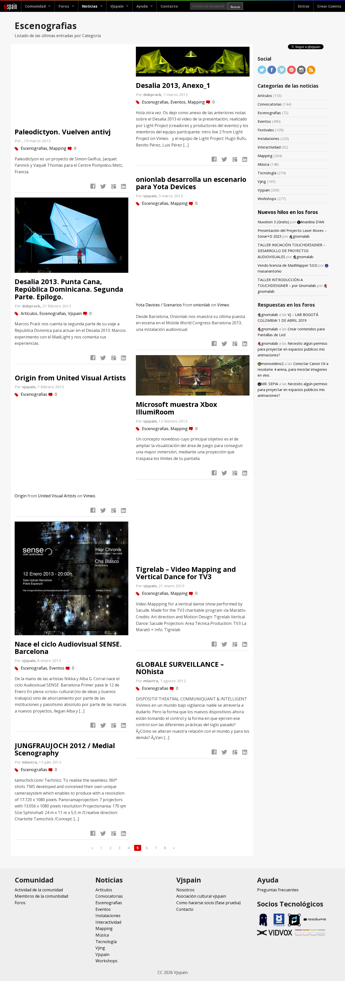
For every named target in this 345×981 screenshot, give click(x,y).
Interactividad (269, 147)
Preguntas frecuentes (278, 890)
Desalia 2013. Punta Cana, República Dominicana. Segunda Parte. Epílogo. (69, 289)
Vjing (262, 181)
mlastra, (151, 680)
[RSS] (311, 69)
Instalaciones (268, 138)
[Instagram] (301, 69)
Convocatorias (270, 104)
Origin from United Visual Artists (70, 377)
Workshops (267, 198)
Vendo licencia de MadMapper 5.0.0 (287, 265)
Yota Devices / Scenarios (159, 305)
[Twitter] (262, 69)
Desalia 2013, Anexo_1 (173, 85)
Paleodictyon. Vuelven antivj (63, 131)
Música (263, 164)
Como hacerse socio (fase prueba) (208, 902)
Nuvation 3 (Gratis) (273, 221)
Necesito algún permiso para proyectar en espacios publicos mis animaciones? (292, 349)
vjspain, (151, 195)
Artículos (29, 313)
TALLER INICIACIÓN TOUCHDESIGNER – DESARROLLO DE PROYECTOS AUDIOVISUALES (291, 250)
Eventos (178, 102)
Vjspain (75, 313)
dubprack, (153, 94)
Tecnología (267, 172)
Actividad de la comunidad (39, 890)
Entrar (303, 6)
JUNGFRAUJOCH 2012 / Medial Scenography (65, 749)
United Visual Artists (57, 496)
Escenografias (34, 148)
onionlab (201, 305)
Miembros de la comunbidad (41, 896)
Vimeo (223, 305)
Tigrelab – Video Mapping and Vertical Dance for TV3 (186, 573)
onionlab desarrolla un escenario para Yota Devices (191, 183)
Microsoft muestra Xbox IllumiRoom (176, 408)
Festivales (266, 130)
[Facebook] (271, 69)
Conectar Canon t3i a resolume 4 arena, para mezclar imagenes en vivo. (293, 369)
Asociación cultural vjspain (201, 896)
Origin (21, 496)
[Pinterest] (291, 69)
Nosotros (185, 890)
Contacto (169, 6)
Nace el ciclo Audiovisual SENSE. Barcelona (68, 647)
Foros (64, 6)
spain (10, 6)
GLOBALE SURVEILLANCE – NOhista (180, 667)
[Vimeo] (281, 69)
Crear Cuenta (329, 6)
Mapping (57, 148)
